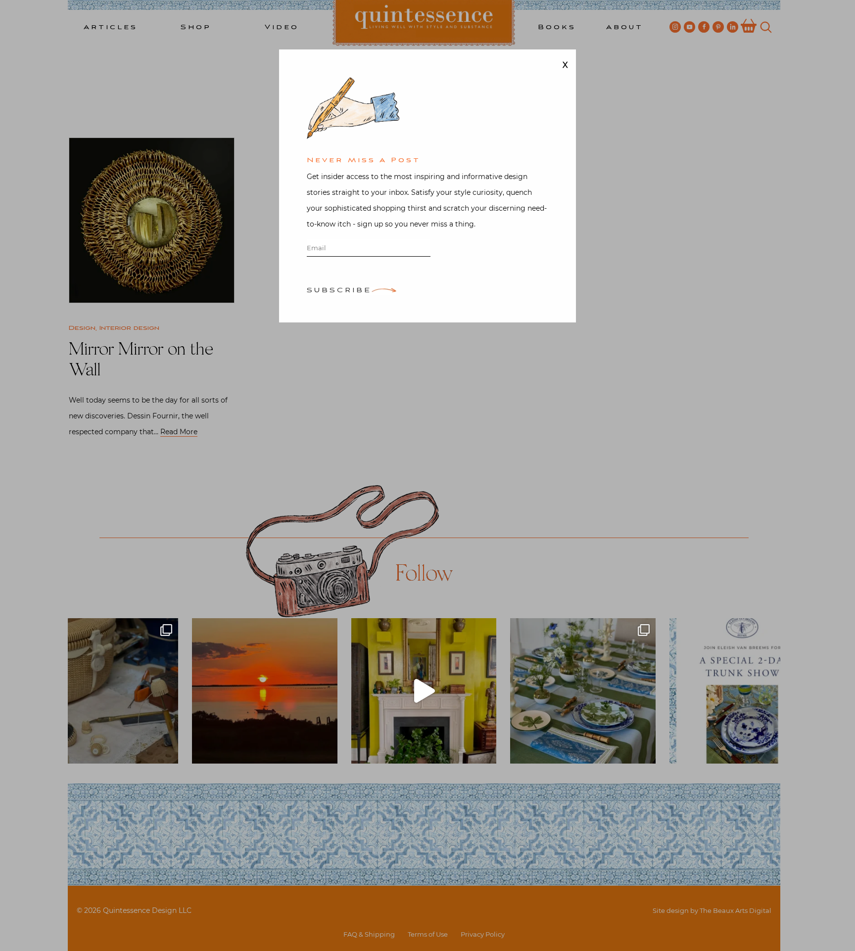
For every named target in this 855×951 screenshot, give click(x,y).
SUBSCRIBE (339, 291)
